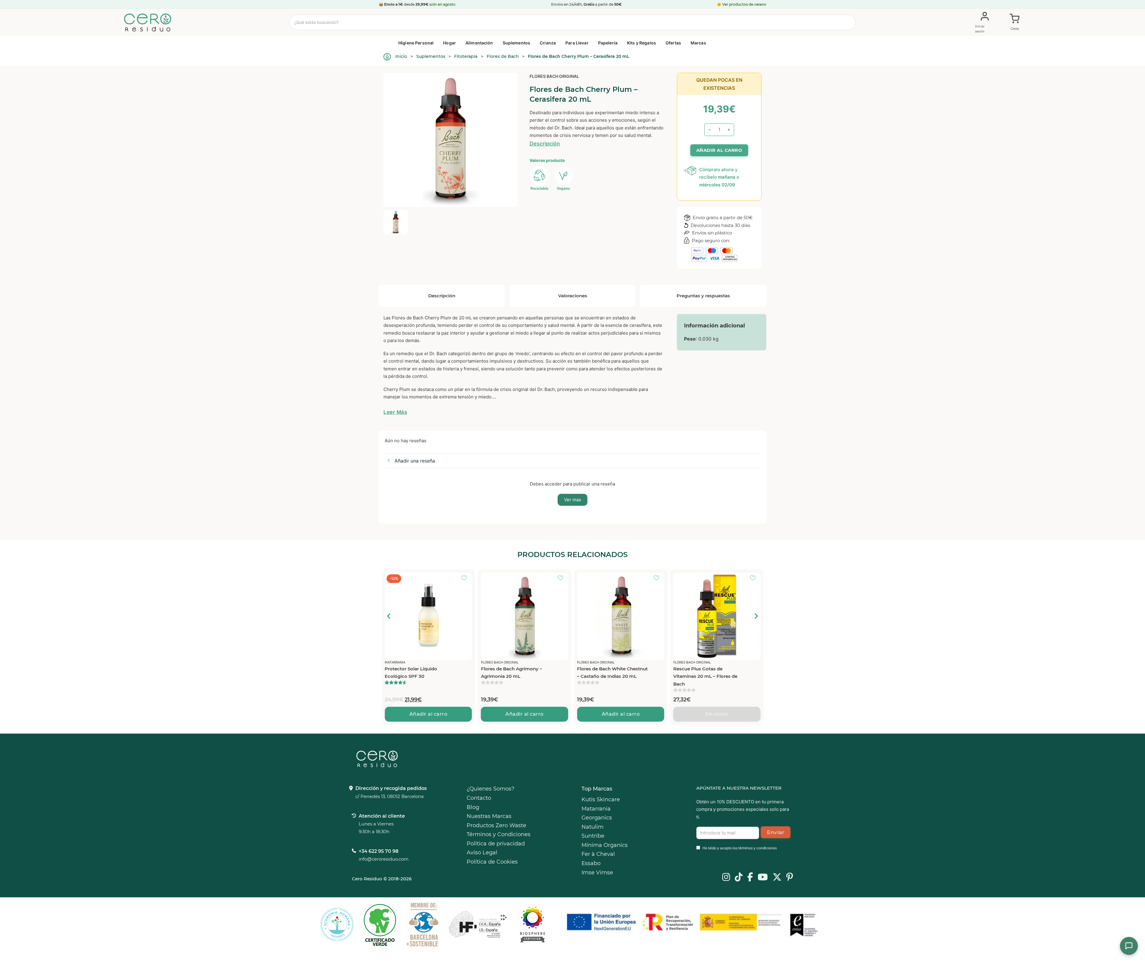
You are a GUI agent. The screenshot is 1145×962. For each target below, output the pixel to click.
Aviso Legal (482, 852)
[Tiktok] (738, 878)
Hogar (449, 42)
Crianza (548, 42)
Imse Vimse (597, 872)
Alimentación (479, 42)
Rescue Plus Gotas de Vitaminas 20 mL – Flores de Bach (609, 676)
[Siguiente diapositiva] (755, 616)
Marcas (698, 42)
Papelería (608, 42)
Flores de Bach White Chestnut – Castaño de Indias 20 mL (516, 672)
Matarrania (596, 808)
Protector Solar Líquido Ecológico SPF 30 (699, 672)
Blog (473, 807)
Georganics (596, 817)
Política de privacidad (496, 843)
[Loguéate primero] (466, 578)
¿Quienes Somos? (490, 788)
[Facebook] (750, 878)
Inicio (401, 56)
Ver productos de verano (744, 4)
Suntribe (592, 836)
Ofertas (673, 42)
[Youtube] (763, 878)
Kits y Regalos (641, 42)
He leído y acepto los (740, 848)
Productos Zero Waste (496, 825)
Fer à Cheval (598, 854)
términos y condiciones (757, 848)
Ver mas (572, 499)
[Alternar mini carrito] (1015, 23)
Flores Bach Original (554, 76)
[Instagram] (726, 878)
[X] (777, 878)
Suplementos (516, 42)
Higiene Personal (416, 42)
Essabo (591, 863)
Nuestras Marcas (489, 816)
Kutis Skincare (600, 799)
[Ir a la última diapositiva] (389, 616)
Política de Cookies (492, 862)
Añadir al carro (428, 714)
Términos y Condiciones (498, 834)
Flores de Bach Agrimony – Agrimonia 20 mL (415, 672)
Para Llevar (577, 42)
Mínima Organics (604, 845)
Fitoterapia (465, 56)
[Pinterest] (789, 878)
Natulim (592, 827)
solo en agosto (443, 4)
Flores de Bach (503, 56)
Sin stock (620, 714)
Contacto (479, 798)
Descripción (545, 143)
